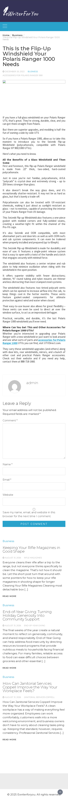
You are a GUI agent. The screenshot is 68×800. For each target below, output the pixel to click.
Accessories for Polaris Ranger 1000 (23, 75)
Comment (10, 420)
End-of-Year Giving (34, 625)
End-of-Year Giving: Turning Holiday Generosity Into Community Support (27, 615)
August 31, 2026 (13, 557)
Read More (9, 596)
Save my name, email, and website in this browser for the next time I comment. (29, 514)
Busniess (33, 71)
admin (32, 383)
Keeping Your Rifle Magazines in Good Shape (31, 549)
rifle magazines (33, 557)
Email (7, 479)
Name (7, 464)
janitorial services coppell (39, 697)
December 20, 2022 (15, 71)
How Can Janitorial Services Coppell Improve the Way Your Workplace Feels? (30, 687)
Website (8, 494)
